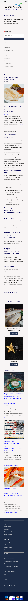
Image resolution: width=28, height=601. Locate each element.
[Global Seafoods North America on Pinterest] (12, 585)
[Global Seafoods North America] (14, 7)
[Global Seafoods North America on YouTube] (9, 585)
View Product (14, 333)
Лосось (6, 55)
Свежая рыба (7, 47)
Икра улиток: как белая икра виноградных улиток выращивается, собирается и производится (13, 398)
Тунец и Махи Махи (9, 52)
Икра (5, 42)
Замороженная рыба (8, 50)
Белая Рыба (7, 58)
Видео (5, 579)
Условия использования (9, 558)
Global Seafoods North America (15, 594)
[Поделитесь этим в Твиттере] (10, 292)
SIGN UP (14, 39)
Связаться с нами (7, 563)
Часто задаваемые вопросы (9, 571)
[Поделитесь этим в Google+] (17, 292)
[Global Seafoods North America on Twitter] (5, 585)
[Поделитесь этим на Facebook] (12, 292)
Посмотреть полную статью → (11, 417)
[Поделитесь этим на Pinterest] (15, 292)
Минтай (6, 114)
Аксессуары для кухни (9, 68)
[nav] (3, 1)
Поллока (21, 124)
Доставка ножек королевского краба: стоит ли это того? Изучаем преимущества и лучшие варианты (13, 493)
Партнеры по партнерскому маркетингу (12, 581)
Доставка (6, 569)
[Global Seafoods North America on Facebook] (7, 585)
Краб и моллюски (8, 45)
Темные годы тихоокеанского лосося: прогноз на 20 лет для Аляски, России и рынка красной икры (13, 445)
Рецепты (6, 576)
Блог (5, 574)
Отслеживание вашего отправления (11, 566)
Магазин (6, 556)
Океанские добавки (8, 66)
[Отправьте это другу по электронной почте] (19, 292)
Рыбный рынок (7, 63)
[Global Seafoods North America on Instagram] (14, 585)
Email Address (8, 31)
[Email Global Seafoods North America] (16, 585)
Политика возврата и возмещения (11, 561)
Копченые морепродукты (10, 60)
